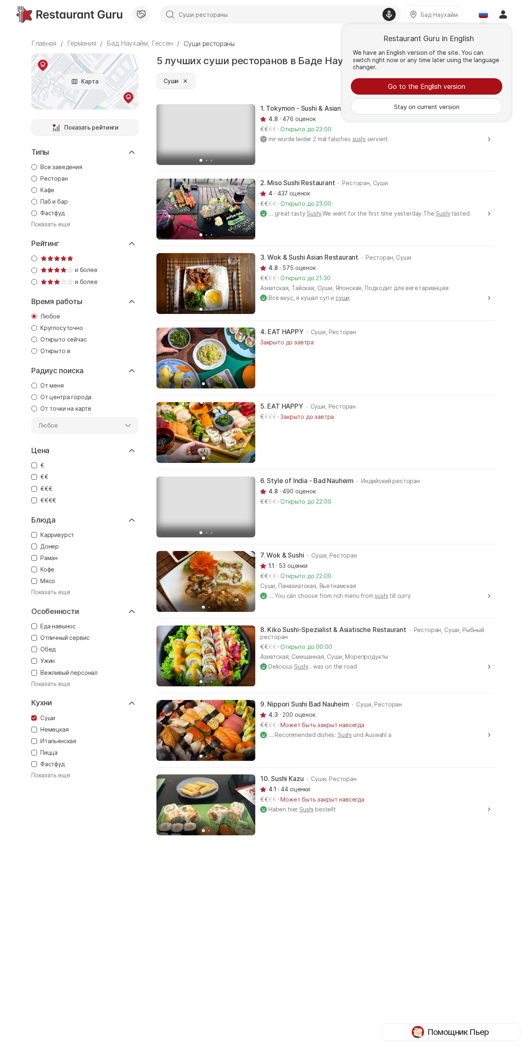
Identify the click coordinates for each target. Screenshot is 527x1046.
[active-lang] (483, 14)
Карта (89, 81)
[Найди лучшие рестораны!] (69, 14)
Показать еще (50, 224)
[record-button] (389, 14)
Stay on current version (426, 107)
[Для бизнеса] (141, 14)
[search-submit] (170, 14)
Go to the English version (426, 86)
